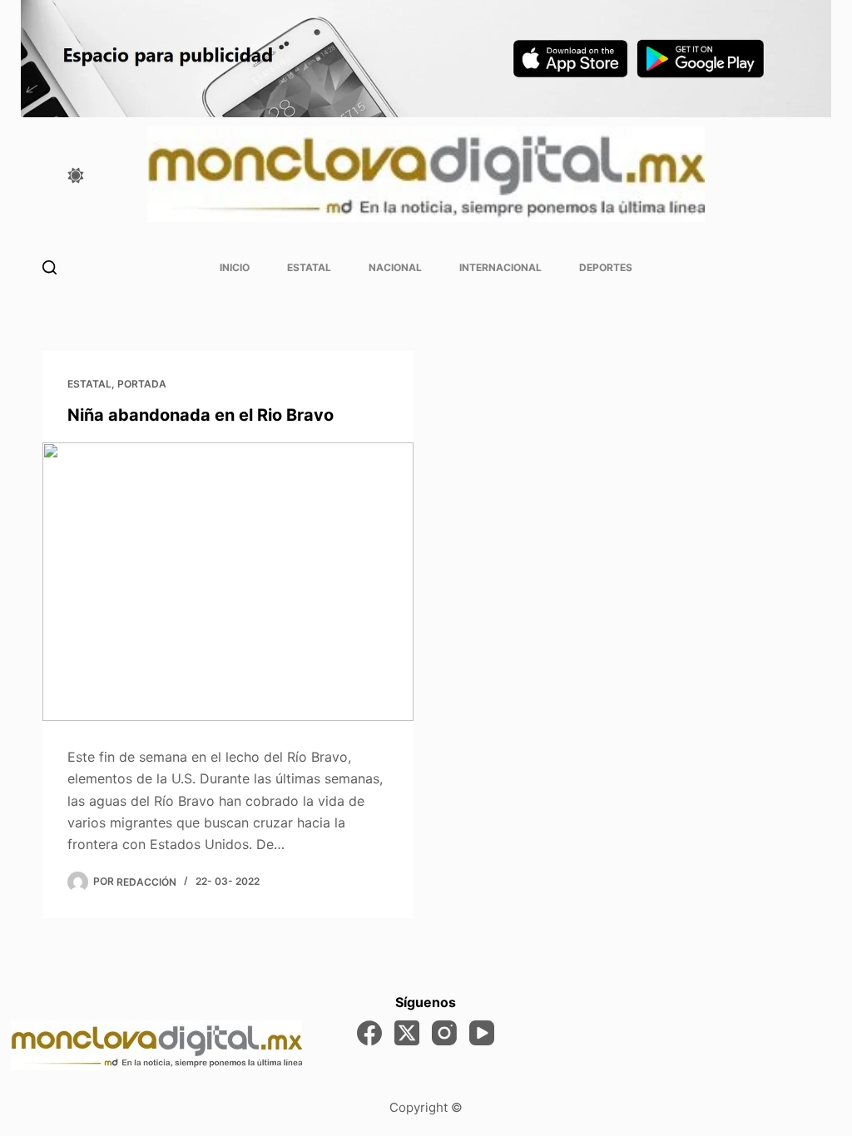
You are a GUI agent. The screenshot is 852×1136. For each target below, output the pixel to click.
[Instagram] (444, 1032)
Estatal (309, 267)
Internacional (500, 267)
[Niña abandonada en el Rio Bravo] (228, 581)
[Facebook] (369, 1032)
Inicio (235, 267)
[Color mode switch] (75, 175)
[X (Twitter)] (406, 1032)
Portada (141, 384)
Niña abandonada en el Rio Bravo (200, 415)
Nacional (395, 267)
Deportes (605, 267)
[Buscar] (49, 267)
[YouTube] (481, 1032)
